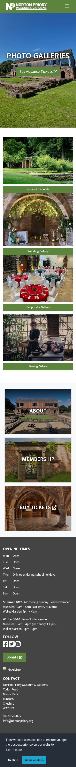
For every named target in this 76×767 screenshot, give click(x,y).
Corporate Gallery (38, 307)
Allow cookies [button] (34, 760)
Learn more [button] (14, 749)
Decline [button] (13, 760)
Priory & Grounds (38, 189)
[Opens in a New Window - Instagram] (18, 645)
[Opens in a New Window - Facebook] (5, 645)
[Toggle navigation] (67, 6)
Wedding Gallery (38, 251)
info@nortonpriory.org (18, 721)
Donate (12, 657)
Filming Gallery (38, 366)
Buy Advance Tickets (36, 71)
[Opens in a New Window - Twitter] (12, 645)
